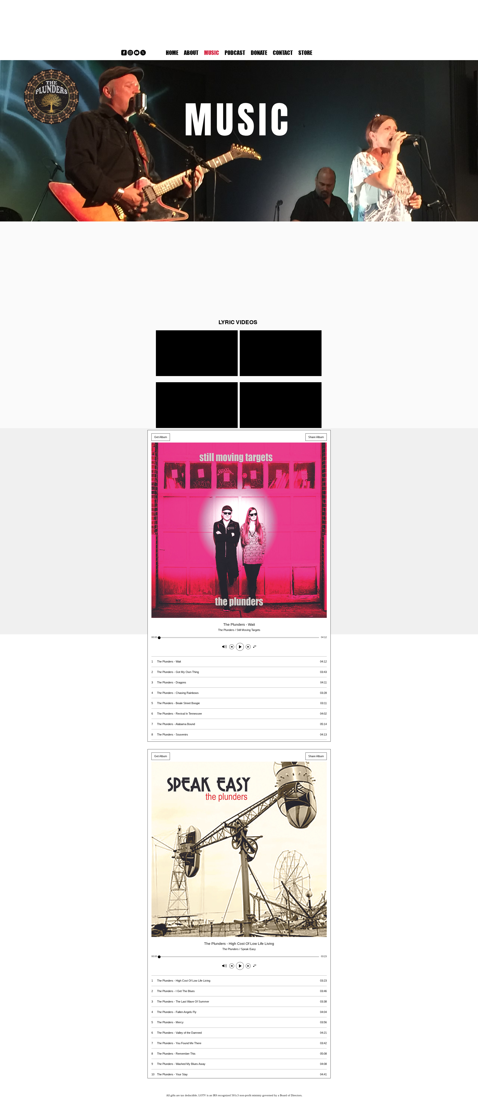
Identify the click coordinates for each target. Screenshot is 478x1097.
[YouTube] (136, 52)
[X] (143, 52)
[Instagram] (130, 52)
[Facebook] (124, 52)
